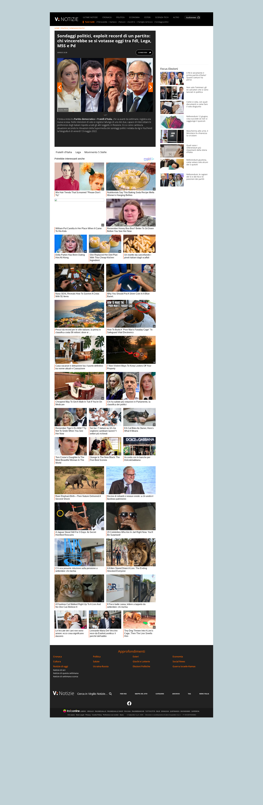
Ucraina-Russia (100, 666)
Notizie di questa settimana (65, 673)
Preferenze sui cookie (110, 715)
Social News (179, 661)
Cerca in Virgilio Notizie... (92, 693)
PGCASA (127, 711)
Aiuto (122, 715)
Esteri (136, 656)
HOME (57, 28)
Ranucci (122, 22)
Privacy (88, 715)
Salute (96, 661)
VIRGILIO (90, 711)
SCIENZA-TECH (161, 17)
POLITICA (120, 17)
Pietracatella (102, 22)
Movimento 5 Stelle (95, 152)
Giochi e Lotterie (141, 661)
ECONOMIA (134, 17)
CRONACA (107, 17)
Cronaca (57, 656)
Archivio (176, 694)
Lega (78, 152)
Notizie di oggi (60, 666)
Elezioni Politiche (141, 666)
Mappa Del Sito (141, 694)
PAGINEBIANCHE (138, 711)
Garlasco (113, 22)
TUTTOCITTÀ (150, 711)
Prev (59, 87)
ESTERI (147, 17)
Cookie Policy (97, 715)
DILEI (158, 711)
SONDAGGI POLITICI (77, 28)
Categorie (160, 694)
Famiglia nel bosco (145, 22)
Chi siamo (71, 715)
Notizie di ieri (59, 670)
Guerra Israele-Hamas (184, 666)
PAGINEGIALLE (100, 711)
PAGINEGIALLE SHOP (115, 711)
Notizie (66, 693)
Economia (178, 656)
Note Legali (80, 715)
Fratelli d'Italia (64, 152)
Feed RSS (123, 694)
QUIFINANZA (174, 711)
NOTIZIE (69, 19)
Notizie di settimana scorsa (65, 676)
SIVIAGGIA (165, 711)
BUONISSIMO (185, 711)
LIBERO (83, 711)
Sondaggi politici (161, 22)
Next (150, 87)
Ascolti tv (131, 22)
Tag (189, 694)
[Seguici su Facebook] (129, 704)
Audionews (191, 17)
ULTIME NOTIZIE (90, 17)
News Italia (204, 694)
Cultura (57, 661)
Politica (97, 656)
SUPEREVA (195, 711)
